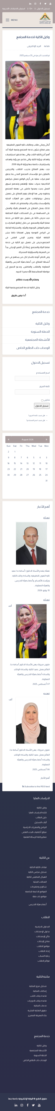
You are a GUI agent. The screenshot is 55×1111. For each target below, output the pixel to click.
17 (46, 469)
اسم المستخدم (43, 373)
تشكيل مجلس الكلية (37, 872)
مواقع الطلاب (43, 946)
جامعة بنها (13, 1098)
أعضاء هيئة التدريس (38, 904)
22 (15, 469)
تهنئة (46, 517)
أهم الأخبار (45, 778)
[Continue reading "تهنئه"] (32, 631)
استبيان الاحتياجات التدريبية (13, 8)
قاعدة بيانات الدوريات (37, 1001)
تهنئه (46, 599)
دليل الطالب (41, 817)
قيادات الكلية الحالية (38, 867)
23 (8, 469)
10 (47, 463)
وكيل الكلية (42, 323)
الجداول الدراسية (42, 926)
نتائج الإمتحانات (43, 936)
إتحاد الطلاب (44, 951)
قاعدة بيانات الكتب (38, 996)
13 (27, 463)
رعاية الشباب (44, 956)
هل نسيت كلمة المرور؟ (36, 415)
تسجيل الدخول (43, 8)
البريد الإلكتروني (34, 46)
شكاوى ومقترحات (38, 886)
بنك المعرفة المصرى (37, 1015)
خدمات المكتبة (40, 1005)
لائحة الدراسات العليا (38, 812)
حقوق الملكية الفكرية (37, 1010)
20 (27, 469)
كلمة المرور (44, 386)
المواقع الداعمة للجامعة (36, 891)
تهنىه (46, 693)
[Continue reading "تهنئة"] (32, 543)
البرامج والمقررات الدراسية (35, 827)
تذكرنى (47, 400)
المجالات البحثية (40, 882)
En (31, 8)
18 (40, 469)
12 (34, 463)
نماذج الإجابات (43, 941)
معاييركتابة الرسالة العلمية (35, 837)
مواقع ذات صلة (40, 896)
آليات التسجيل (40, 822)
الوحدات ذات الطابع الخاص (33, 347)
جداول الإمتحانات (42, 931)
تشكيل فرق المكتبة (38, 986)
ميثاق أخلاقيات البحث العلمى (34, 832)
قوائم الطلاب (44, 961)
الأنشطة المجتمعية (37, 339)
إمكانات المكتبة (40, 991)
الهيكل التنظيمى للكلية (37, 877)
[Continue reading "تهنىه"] (32, 720)
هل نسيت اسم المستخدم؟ (35, 420)
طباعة (47, 46)
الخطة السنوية (40, 331)
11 (40, 463)
